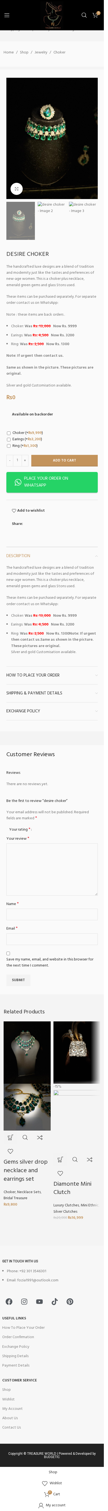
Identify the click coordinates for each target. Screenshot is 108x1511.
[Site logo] (51, 15)
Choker (10, 1192)
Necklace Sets (29, 1192)
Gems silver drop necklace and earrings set (26, 1170)
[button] (10, 1137)
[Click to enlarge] (17, 189)
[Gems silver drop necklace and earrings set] (27, 1053)
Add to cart (64, 460)
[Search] (84, 15)
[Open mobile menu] (6, 15)
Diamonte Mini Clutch (72, 1188)
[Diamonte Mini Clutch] (77, 1053)
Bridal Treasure (15, 1198)
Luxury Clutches (66, 1205)
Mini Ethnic (90, 1205)
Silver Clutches (65, 1212)
